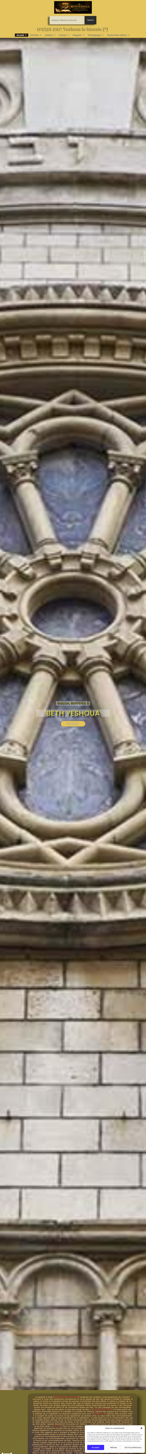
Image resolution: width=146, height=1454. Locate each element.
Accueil (20, 35)
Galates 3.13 (99, 1413)
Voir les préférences (133, 1447)
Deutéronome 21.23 (102, 1409)
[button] (141, 1428)
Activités (34, 35)
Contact (63, 35)
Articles (49, 35)
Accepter (95, 1447)
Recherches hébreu (117, 35)
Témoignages (94, 35)
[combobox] (67, 20)
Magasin (77, 35)
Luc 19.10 (57, 1426)
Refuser (113, 1447)
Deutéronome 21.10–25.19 (66, 1397)
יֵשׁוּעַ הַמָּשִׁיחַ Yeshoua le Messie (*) (73, 29)
